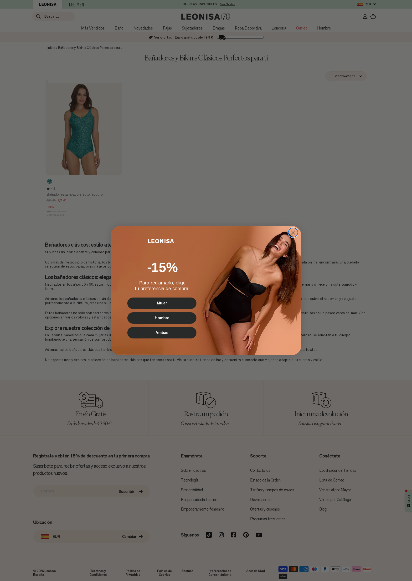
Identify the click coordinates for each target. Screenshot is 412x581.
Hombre (162, 318)
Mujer (162, 303)
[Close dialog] (293, 232)
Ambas (161, 333)
